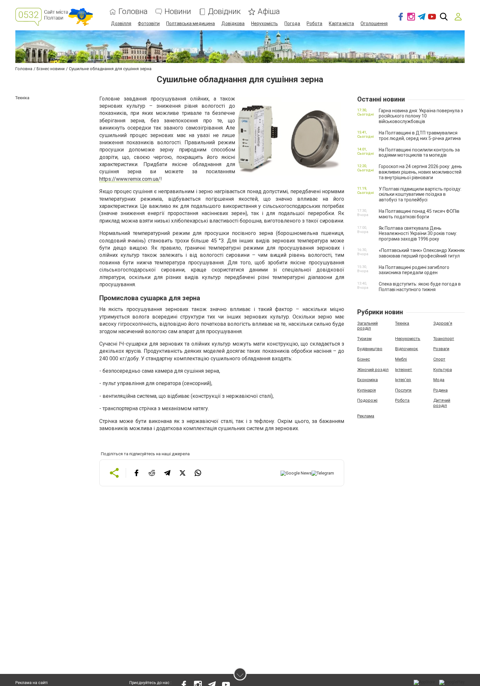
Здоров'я (442, 323)
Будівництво (369, 348)
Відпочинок (406, 348)
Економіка (367, 379)
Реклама (365, 415)
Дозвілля (121, 23)
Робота (314, 23)
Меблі (401, 359)
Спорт (439, 359)
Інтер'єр (403, 379)
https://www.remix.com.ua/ (129, 179)
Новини (178, 11)
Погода (292, 23)
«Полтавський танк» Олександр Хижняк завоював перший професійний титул (422, 253)
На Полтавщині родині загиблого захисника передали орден (414, 270)
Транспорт (443, 338)
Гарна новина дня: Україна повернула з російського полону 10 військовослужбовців (421, 116)
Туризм (364, 338)
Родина (440, 390)
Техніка (402, 323)
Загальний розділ (367, 326)
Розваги (441, 348)
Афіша (269, 11)
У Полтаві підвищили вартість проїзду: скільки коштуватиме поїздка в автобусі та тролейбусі (420, 194)
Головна (133, 11)
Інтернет (403, 369)
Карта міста (341, 23)
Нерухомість (264, 23)
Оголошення (374, 23)
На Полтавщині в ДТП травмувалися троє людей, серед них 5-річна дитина (420, 135)
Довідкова (233, 23)
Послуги (403, 390)
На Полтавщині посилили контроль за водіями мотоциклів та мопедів (419, 152)
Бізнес (363, 359)
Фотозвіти (149, 23)
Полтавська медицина (190, 23)
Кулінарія (366, 390)
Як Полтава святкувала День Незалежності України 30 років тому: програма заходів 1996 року (418, 234)
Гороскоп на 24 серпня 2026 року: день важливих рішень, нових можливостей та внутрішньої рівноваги (420, 172)
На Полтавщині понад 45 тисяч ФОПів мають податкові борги (419, 214)
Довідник (224, 11)
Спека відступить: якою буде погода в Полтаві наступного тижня (420, 286)
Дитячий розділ (441, 403)
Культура (442, 369)
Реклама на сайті (31, 682)
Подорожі (367, 400)
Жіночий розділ (373, 369)
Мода (438, 379)
